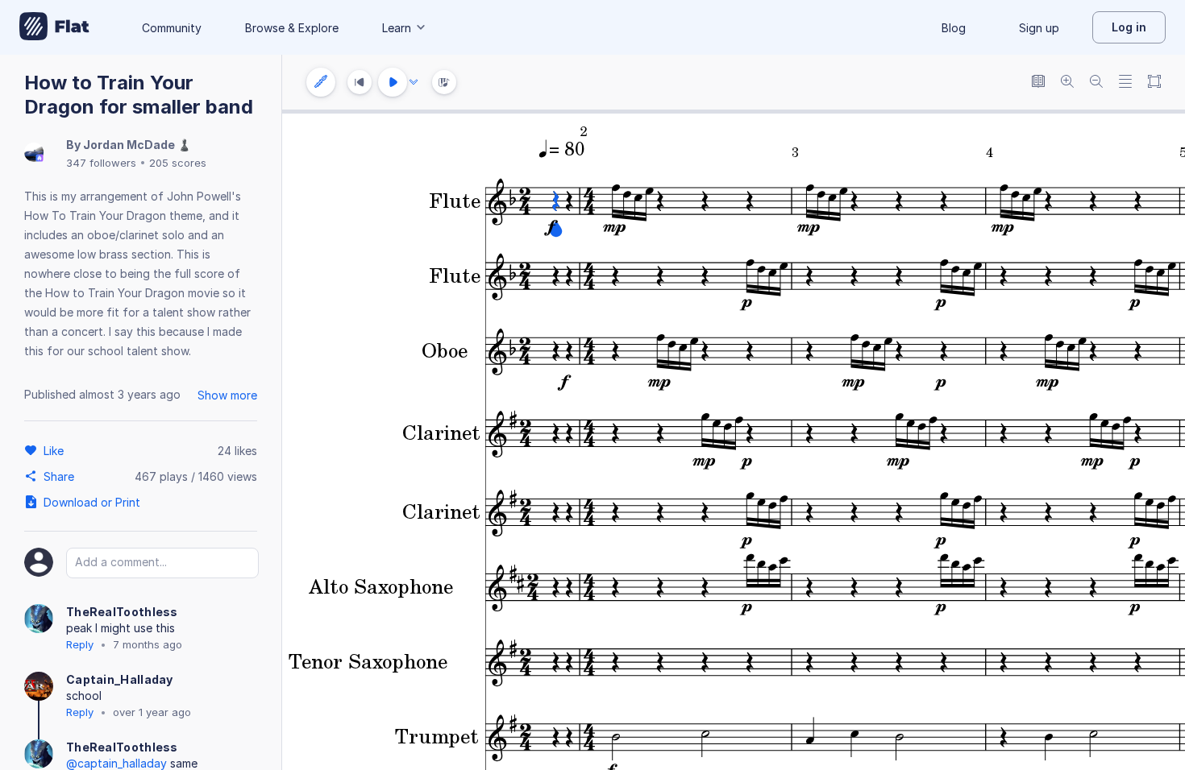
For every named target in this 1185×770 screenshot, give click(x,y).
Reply (80, 644)
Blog (954, 28)
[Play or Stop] (392, 82)
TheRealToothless (122, 612)
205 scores (177, 162)
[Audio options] (413, 82)
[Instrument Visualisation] (444, 82)
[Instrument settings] (320, 82)
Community (172, 28)
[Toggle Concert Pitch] (1038, 82)
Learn (396, 28)
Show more (227, 395)
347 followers (101, 162)
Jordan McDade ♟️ (137, 144)
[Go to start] (359, 82)
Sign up (1039, 28)
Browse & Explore (292, 28)
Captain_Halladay (119, 679)
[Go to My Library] (54, 27)
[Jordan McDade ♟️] (34, 153)
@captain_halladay (116, 763)
